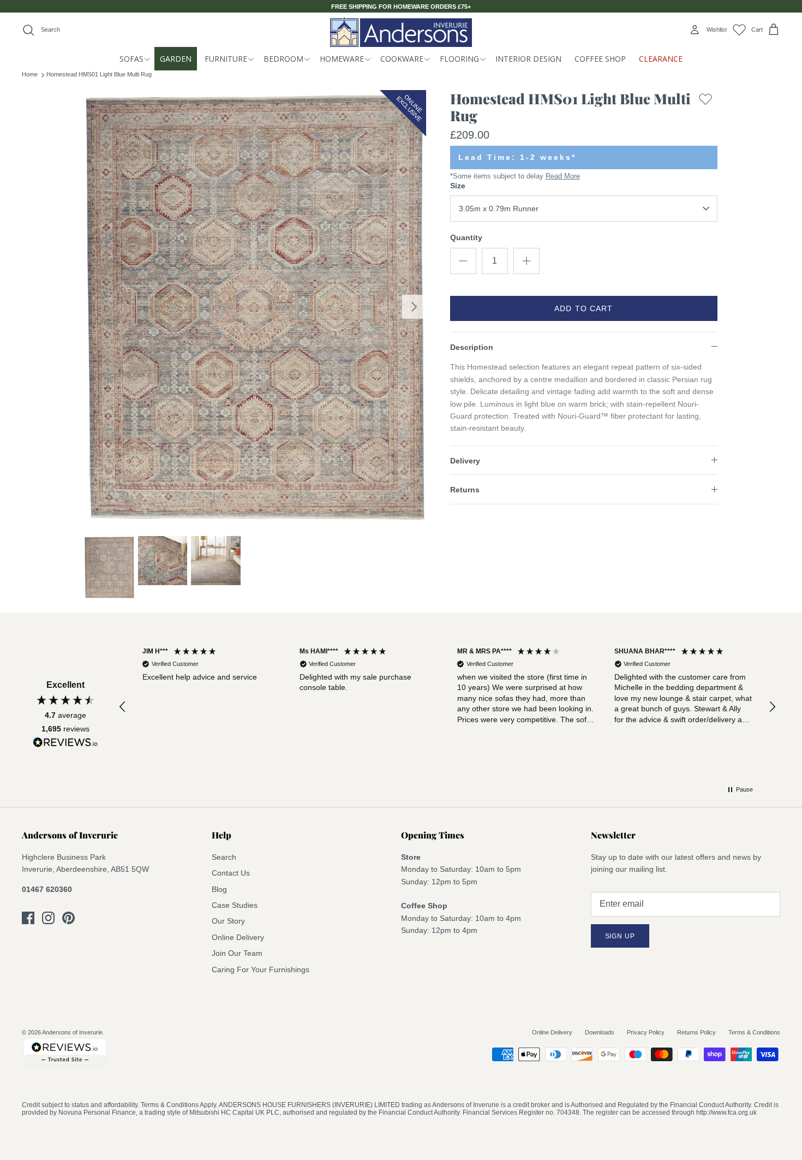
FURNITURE (226, 58)
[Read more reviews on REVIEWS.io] (65, 744)
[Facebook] (28, 918)
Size (457, 185)
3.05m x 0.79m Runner (498, 208)
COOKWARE (401, 58)
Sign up (620, 936)
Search (224, 857)
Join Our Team (237, 953)
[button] (122, 707)
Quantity (466, 237)
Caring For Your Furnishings (260, 969)
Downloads (599, 1032)
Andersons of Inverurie (72, 1032)
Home (30, 74)
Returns (465, 489)
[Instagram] (48, 918)
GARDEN (175, 58)
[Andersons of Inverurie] (401, 32)
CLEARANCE (661, 58)
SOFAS (131, 58)
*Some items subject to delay (515, 176)
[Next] (414, 307)
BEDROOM (283, 58)
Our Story (228, 921)
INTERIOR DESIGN (528, 58)
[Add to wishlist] (705, 109)
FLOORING (459, 58)
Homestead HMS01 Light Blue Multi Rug (99, 74)
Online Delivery (238, 937)
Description (471, 347)
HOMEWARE (342, 58)
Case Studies (235, 905)
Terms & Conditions (754, 1032)
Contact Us (231, 872)
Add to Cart (583, 308)
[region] (447, 706)
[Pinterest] (68, 918)
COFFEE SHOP (600, 58)
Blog (219, 889)
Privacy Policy (646, 1032)
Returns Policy (696, 1032)
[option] (255, 307)
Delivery (465, 460)
